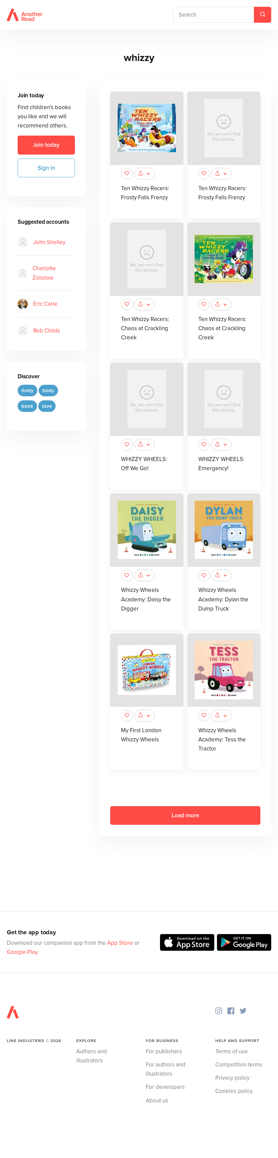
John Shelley (49, 242)
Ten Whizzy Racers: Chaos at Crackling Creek (145, 328)
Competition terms (238, 1064)
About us (157, 1100)
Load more (185, 815)
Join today (46, 144)
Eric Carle (45, 303)
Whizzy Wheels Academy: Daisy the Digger (146, 599)
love (47, 406)
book (27, 406)
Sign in (46, 168)
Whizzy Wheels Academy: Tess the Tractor (222, 739)
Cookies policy (234, 1091)
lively (27, 390)
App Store (120, 942)
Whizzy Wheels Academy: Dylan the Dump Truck (223, 599)
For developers (165, 1087)
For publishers (164, 1051)
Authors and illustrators (91, 1056)
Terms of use (231, 1051)
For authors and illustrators (165, 1069)
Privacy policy (232, 1077)
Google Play (22, 952)
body (48, 390)
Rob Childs (46, 330)
